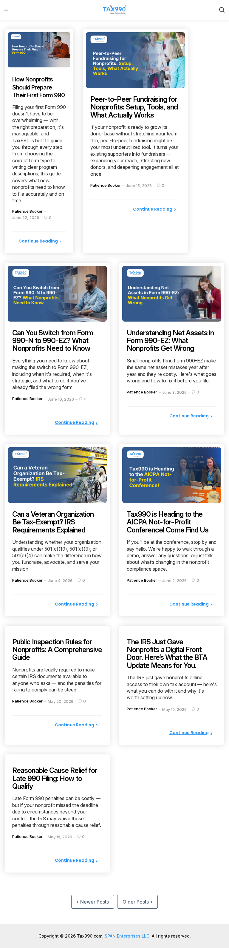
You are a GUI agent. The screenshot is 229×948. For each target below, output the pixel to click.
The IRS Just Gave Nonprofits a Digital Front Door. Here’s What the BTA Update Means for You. (167, 653)
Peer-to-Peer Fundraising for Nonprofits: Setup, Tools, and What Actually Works (134, 107)
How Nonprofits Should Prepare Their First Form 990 (38, 87)
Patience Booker (27, 211)
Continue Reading (38, 241)
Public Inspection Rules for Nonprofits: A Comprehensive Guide (57, 649)
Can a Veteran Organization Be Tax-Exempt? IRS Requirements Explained (53, 522)
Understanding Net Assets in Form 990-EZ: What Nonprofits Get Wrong (170, 340)
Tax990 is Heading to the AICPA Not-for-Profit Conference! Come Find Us (167, 522)
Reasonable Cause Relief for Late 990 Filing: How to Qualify (54, 778)
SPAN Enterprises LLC (127, 935)
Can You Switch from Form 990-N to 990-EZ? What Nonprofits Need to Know (52, 340)
